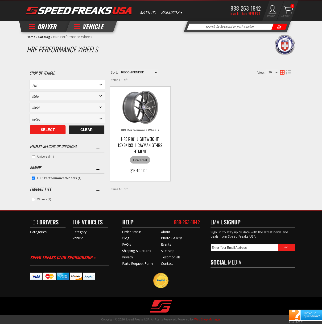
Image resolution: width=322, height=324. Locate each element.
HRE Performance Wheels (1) (59, 178)
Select (48, 130)
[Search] (280, 27)
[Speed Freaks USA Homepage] (78, 11)
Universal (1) (45, 157)
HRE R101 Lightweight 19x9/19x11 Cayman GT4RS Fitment (140, 145)
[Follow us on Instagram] (243, 275)
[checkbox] (33, 156)
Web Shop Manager (207, 319)
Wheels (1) (44, 199)
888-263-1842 (246, 8)
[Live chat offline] (305, 315)
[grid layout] (282, 72)
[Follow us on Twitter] (223, 275)
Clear (86, 130)
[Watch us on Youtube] (233, 275)
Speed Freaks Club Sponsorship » (62, 257)
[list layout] (288, 72)
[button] (237, 27)
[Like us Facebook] (214, 275)
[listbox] (67, 84)
